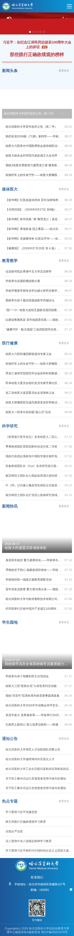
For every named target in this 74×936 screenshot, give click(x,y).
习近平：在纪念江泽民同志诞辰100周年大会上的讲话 (37, 43)
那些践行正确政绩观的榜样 (37, 54)
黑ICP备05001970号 (54, 932)
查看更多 (64, 70)
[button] (63, 112)
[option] (37, 23)
